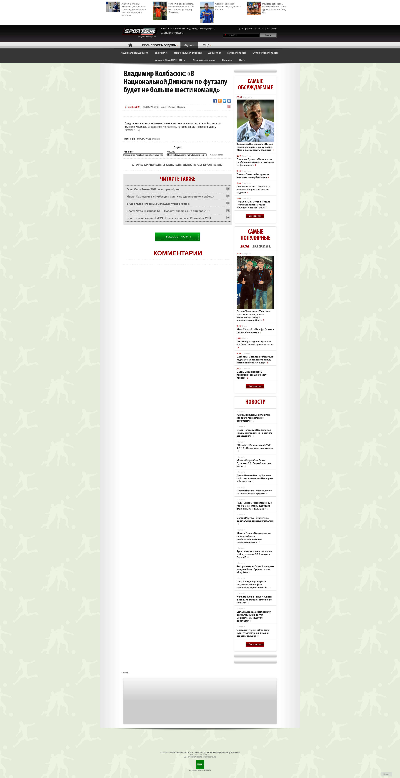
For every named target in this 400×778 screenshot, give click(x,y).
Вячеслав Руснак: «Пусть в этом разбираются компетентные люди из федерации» (255, 162)
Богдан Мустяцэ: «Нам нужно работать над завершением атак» (255, 520)
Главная (130, 45)
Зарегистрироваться (247, 29)
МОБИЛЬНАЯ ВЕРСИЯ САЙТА (172, 33)
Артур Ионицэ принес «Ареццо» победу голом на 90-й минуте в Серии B (254, 554)
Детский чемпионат (204, 60)
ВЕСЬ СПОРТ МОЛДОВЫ (159, 45)
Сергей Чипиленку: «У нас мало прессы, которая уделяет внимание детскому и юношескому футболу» (254, 315)
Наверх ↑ (386, 774)
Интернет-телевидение (148, 36)
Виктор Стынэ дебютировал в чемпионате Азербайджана (253, 176)
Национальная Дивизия (134, 52)
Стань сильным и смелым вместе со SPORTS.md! (178, 164)
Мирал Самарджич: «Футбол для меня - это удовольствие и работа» (170, 196)
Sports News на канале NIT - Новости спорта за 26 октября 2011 (168, 211)
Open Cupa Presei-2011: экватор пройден (153, 189)
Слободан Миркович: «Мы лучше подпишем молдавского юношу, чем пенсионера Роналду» (255, 359)
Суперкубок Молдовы (265, 52)
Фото (242, 60)
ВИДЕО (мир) (192, 29)
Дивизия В (214, 52)
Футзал (189, 45)
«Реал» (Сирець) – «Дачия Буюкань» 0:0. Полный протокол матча (254, 463)
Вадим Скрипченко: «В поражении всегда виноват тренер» (251, 374)
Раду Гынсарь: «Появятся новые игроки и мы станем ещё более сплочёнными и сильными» (254, 505)
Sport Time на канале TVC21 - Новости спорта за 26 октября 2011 (169, 218)
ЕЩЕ (206, 45)
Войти (274, 29)
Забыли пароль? (264, 29)
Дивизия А (161, 52)
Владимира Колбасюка (162, 126)
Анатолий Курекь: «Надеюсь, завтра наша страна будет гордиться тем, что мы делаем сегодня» (134, 9)
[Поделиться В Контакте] (229, 101)
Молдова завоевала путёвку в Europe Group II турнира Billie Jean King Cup (275, 8)
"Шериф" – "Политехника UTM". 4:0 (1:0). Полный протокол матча (255, 447)
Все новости (255, 216)
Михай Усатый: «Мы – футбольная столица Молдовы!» (255, 331)
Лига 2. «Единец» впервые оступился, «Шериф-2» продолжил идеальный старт (254, 584)
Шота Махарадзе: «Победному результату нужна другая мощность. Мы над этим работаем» (254, 616)
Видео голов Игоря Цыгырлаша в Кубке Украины (158, 203)
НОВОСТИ (165, 29)
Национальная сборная (188, 52)
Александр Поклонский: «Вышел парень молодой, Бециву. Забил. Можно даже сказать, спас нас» (255, 146)
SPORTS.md (132, 130)
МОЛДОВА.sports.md (183, 752)
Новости (227, 60)
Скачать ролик (216, 155)
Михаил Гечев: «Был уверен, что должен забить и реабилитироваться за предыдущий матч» (254, 537)
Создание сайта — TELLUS (200, 770)
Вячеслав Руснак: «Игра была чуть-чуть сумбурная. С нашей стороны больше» (253, 632)
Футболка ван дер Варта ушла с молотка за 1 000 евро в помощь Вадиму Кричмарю (181, 8)
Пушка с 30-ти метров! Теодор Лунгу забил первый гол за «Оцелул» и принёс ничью (253, 204)
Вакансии (235, 752)
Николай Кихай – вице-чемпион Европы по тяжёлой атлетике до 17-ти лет (254, 599)
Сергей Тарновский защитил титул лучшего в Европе (228, 7)
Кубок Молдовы (236, 52)
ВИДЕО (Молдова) (207, 29)
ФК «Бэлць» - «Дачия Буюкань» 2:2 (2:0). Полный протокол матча (255, 344)
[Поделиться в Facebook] (215, 101)
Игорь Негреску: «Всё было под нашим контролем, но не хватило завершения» (254, 432)
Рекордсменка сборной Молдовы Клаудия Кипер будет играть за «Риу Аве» (255, 569)
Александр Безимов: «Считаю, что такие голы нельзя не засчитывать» (253, 417)
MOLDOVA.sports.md (148, 139)
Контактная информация (216, 752)
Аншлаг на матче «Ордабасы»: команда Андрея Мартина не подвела (253, 189)
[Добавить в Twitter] (224, 101)
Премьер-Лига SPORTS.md (169, 60)
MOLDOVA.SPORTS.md (154, 106)
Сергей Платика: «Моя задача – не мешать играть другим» (254, 492)
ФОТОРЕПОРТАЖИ (177, 29)
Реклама (199, 752)
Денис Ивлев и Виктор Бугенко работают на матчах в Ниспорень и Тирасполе (255, 478)
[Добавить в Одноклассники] (220, 101)
